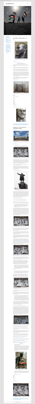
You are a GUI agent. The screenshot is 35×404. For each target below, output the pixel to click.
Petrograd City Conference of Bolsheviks (19, 336)
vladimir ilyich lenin (17, 399)
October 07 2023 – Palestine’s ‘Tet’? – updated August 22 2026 (11, 28)
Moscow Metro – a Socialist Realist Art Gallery (17, 62)
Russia (25, 398)
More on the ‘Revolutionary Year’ (16, 144)
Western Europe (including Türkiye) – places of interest (10, 34)
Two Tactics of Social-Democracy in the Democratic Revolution (20, 241)
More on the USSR (15, 143)
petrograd (14, 399)
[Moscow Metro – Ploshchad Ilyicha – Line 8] (21, 115)
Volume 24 (24, 232)
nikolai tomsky (21, 124)
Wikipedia (20, 374)
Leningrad (16, 398)
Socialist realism (18, 168)
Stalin (23, 193)
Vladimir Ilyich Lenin (22, 159)
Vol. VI (19, 206)
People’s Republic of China (21, 28)
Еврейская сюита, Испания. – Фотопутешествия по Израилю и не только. (8, 50)
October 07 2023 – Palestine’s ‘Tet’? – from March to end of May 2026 (8, 41)
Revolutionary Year (23, 29)
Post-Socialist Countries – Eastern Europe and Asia (17, 29)
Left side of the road (10, 3)
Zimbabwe (16, 34)
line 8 (16, 124)
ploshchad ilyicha (23, 124)
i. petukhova (15, 124)
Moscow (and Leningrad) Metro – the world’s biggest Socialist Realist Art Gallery (12, 27)
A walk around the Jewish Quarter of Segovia (8, 51)
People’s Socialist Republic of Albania (9, 29)
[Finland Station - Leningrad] (21, 389)
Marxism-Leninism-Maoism (19, 398)
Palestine (17, 28)
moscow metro (18, 124)
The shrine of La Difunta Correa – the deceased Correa (8, 48)
